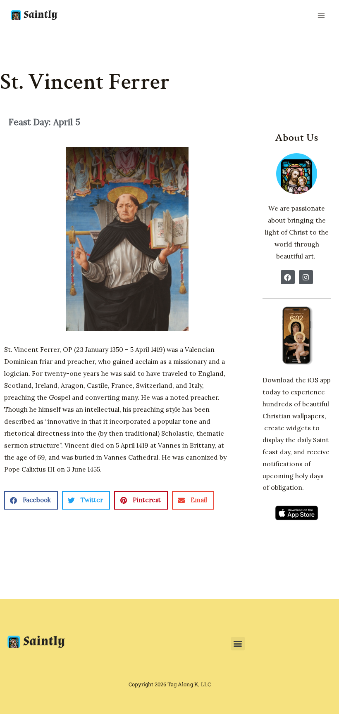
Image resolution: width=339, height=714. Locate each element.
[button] (31, 500)
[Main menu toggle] (321, 15)
